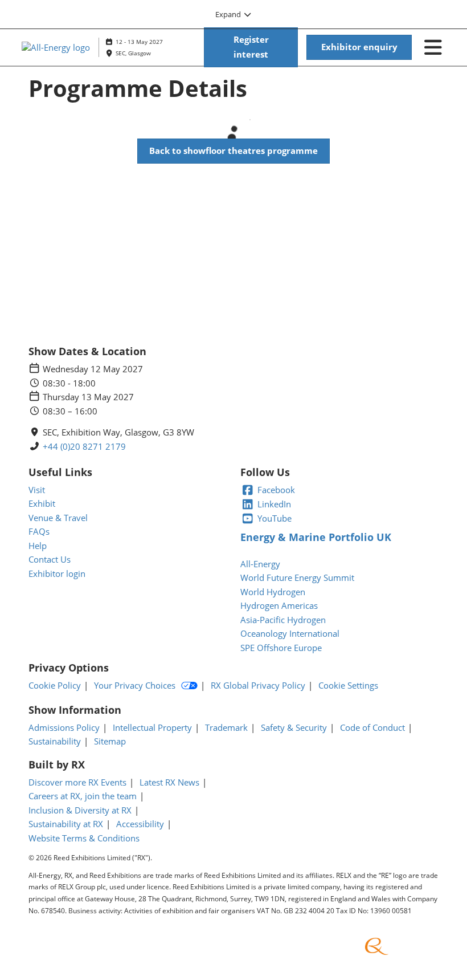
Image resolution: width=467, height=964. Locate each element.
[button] (251, 47)
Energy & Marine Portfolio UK (315, 537)
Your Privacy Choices (134, 685)
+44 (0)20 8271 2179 (84, 446)
